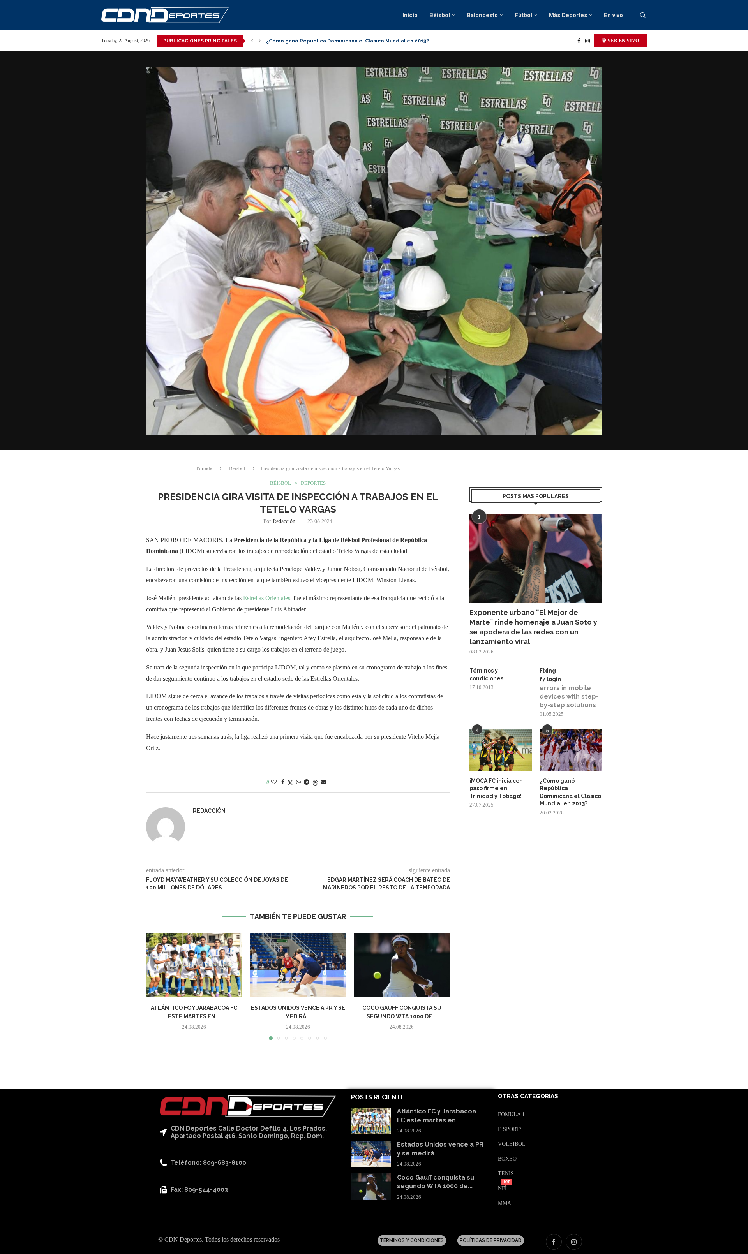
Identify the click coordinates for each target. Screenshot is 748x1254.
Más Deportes (568, 15)
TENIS (506, 1174)
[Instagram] (587, 41)
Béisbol (439, 15)
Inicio (410, 15)
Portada (204, 468)
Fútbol (523, 15)
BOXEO (507, 1159)
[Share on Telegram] (306, 782)
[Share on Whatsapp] (298, 782)
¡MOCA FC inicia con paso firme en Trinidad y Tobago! (496, 788)
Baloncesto (482, 15)
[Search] (643, 15)
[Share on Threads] (315, 782)
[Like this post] (274, 782)
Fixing (548, 671)
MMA (504, 1203)
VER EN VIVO (622, 40)
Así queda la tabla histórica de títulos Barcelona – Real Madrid (347, 41)
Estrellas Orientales (266, 598)
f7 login (550, 679)
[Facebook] (579, 41)
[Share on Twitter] (290, 782)
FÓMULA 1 (511, 1114)
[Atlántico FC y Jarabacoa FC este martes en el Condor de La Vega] (194, 965)
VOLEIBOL (512, 1144)
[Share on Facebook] (282, 782)
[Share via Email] (323, 782)
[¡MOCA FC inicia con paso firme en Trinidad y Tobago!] (500, 750)
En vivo (613, 15)
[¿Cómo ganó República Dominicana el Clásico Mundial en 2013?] (571, 750)
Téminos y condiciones (486, 675)
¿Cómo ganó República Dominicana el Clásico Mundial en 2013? (570, 792)
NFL (503, 1188)
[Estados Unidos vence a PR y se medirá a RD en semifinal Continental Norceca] (298, 965)
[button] (252, 41)
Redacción (284, 521)
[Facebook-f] (554, 1242)
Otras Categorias (528, 1096)
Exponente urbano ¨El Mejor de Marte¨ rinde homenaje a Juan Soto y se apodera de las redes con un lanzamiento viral (533, 627)
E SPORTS (510, 1129)
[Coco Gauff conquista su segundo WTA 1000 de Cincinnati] (402, 965)
